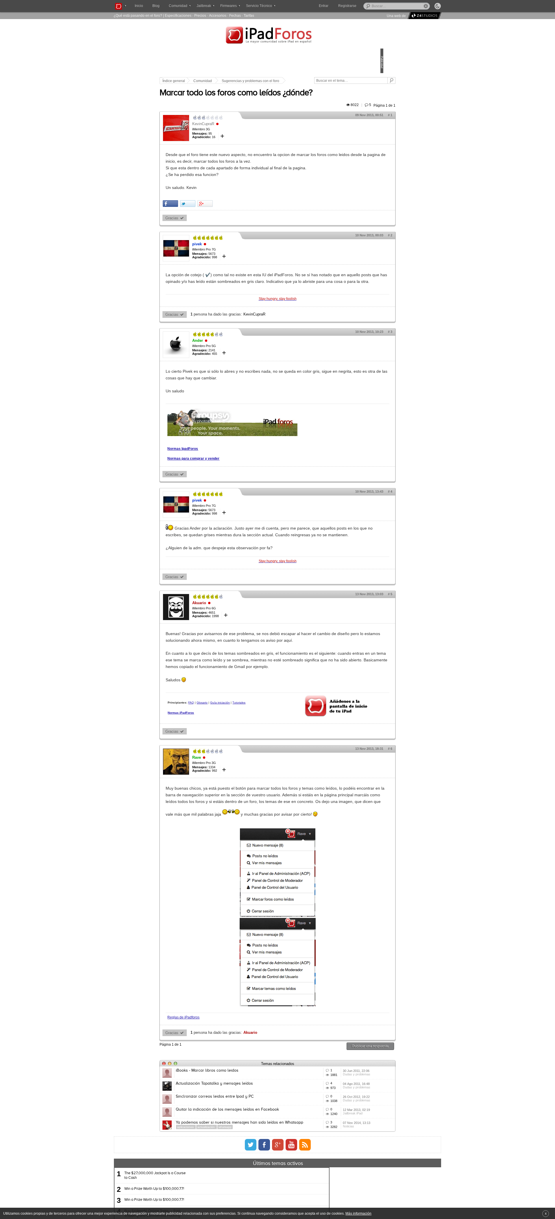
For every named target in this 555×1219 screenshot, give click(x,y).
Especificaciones (178, 15)
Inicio (139, 6)
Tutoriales (214, 754)
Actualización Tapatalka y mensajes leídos (254, 1153)
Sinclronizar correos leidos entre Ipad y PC (255, 1174)
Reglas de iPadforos (224, 1078)
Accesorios (217, 15)
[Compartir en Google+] (245, 217)
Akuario (239, 636)
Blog (156, 6)
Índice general (214, 81)
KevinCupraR (243, 130)
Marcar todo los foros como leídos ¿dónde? (276, 99)
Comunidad (243, 81)
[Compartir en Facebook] (210, 217)
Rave (236, 806)
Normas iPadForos (221, 763)
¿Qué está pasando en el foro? (138, 15)
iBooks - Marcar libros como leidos (247, 1132)
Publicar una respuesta (330, 1107)
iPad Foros (277, 36)
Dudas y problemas (329, 1144)
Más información (358, 1213)
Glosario (242, 748)
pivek (237, 257)
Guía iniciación (260, 748)
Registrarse (366, 6)
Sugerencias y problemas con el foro (290, 81)
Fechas (235, 15)
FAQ (231, 748)
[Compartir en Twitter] (228, 217)
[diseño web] (423, 16)
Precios (200, 15)
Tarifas (249, 15)
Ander (237, 367)
